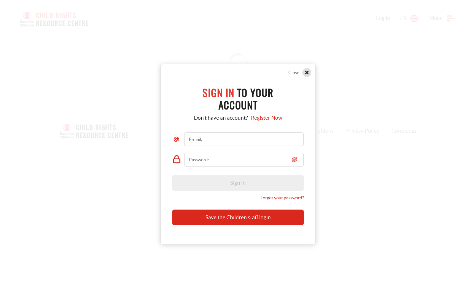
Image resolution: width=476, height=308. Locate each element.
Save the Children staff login (238, 217)
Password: (199, 159)
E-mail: (195, 139)
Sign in (238, 183)
